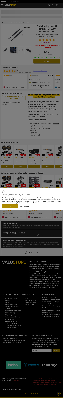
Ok (10, 206)
